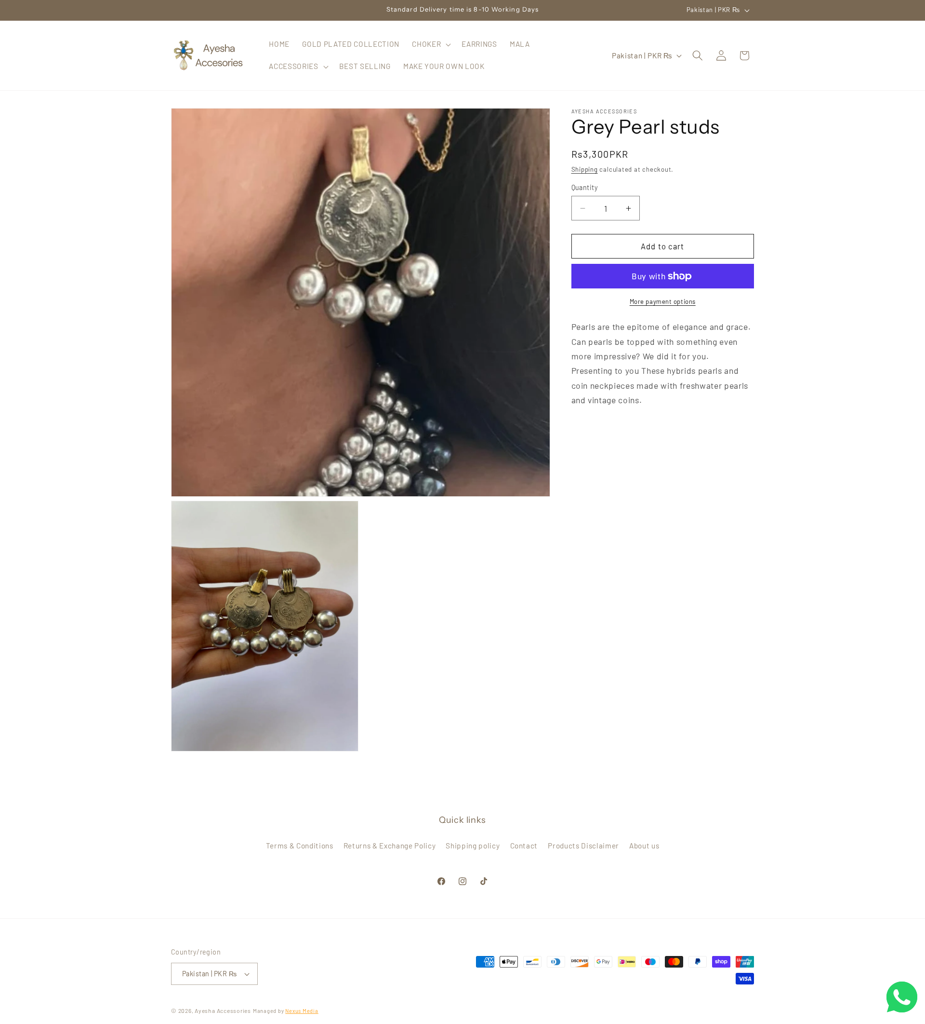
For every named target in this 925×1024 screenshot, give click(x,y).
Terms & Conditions (299, 845)
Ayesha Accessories (223, 1010)
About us (644, 845)
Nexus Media (301, 1011)
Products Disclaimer (583, 845)
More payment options (663, 301)
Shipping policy (473, 845)
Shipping (584, 169)
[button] (430, 44)
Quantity (584, 187)
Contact (524, 845)
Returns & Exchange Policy (390, 845)
